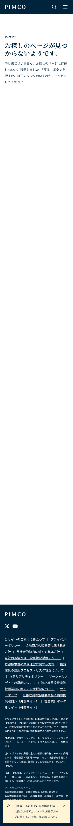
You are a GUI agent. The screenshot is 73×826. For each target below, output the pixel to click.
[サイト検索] (54, 7)
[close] (64, 805)
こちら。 (52, 816)
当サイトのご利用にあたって (25, 639)
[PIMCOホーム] (15, 7)
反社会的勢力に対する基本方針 (38, 652)
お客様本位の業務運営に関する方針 (30, 664)
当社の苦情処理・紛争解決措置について (33, 658)
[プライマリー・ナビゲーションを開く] (65, 7)
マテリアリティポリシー (26, 676)
